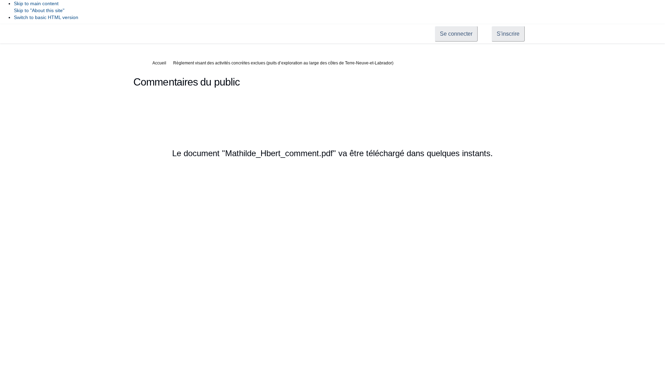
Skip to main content (36, 3)
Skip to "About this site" (39, 10)
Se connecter (456, 34)
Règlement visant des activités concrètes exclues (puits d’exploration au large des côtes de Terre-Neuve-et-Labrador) (283, 63)
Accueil (159, 63)
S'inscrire (508, 34)
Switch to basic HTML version (46, 17)
